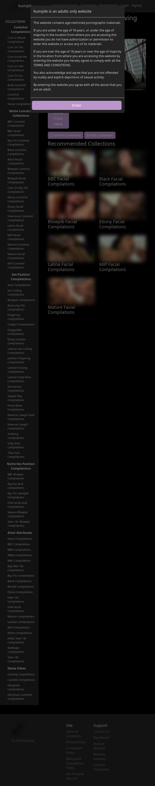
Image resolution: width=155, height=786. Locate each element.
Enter (76, 105)
